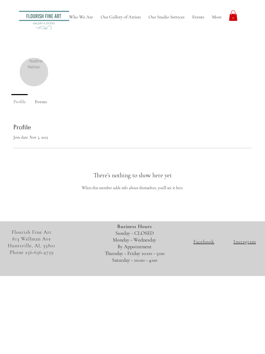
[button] (233, 15)
